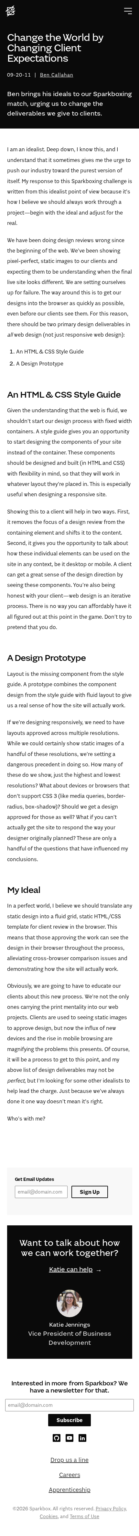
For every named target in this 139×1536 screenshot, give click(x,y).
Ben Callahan (56, 75)
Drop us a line (69, 1460)
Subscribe (69, 1420)
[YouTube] (69, 1438)
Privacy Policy (111, 1508)
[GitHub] (56, 1438)
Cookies (49, 1516)
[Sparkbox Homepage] (11, 11)
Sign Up (90, 1191)
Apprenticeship (70, 1489)
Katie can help (71, 1269)
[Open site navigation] (128, 11)
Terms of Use (84, 1516)
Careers (69, 1475)
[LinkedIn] (82, 1438)
